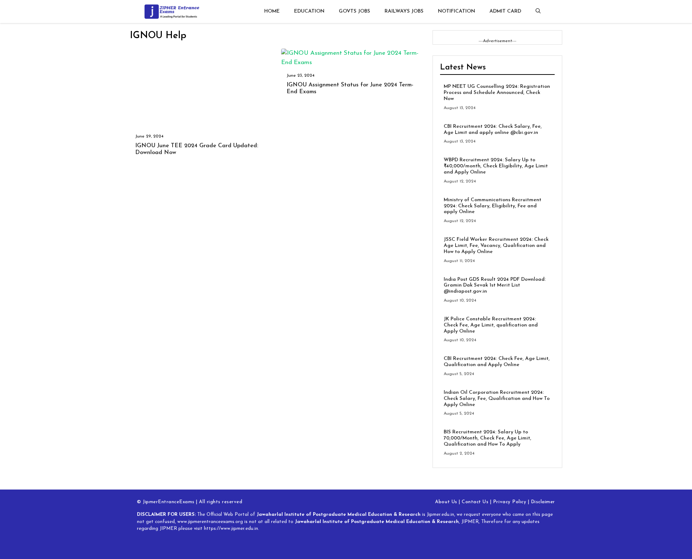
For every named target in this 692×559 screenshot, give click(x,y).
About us (446, 502)
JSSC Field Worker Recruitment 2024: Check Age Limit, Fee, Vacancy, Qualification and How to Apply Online (496, 245)
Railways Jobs (404, 11)
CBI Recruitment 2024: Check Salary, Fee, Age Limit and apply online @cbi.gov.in (493, 129)
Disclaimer (543, 502)
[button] (538, 11)
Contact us (475, 502)
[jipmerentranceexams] (175, 11)
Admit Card (505, 11)
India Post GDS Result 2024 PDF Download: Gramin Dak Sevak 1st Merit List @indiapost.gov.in (495, 285)
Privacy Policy (509, 502)
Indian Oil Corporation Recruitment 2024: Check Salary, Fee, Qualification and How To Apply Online (497, 398)
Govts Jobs (354, 11)
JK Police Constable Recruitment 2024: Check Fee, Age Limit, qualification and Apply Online (491, 325)
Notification (456, 11)
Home (272, 11)
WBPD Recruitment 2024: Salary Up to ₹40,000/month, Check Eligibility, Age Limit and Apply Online (496, 166)
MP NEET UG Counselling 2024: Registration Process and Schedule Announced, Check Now (497, 93)
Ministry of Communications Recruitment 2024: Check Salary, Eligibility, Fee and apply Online (492, 206)
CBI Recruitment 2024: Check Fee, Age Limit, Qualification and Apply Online (497, 362)
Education (309, 11)
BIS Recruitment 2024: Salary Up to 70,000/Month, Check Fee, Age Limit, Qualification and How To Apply (487, 438)
